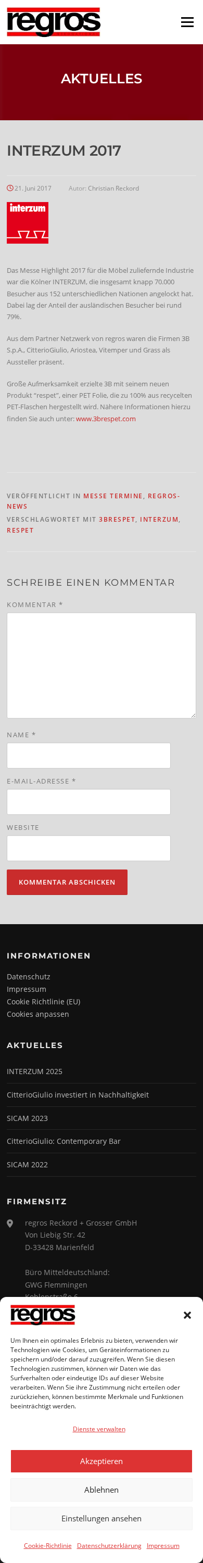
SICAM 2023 (27, 1118)
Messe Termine (113, 495)
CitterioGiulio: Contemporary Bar (64, 1141)
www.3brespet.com (106, 418)
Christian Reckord (113, 188)
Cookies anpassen (38, 1014)
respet (20, 530)
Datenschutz (28, 976)
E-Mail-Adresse (41, 781)
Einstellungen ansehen (101, 1518)
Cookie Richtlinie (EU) (43, 1001)
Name (21, 734)
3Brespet (117, 519)
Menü (187, 22)
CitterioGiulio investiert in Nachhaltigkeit (78, 1095)
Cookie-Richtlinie (48, 1545)
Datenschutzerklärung (109, 1545)
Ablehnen (101, 1489)
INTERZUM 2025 (34, 1071)
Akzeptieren (101, 1461)
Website (23, 827)
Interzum (159, 519)
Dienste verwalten (99, 1429)
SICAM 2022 (27, 1164)
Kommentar (35, 604)
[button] (187, 1315)
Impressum (163, 1545)
